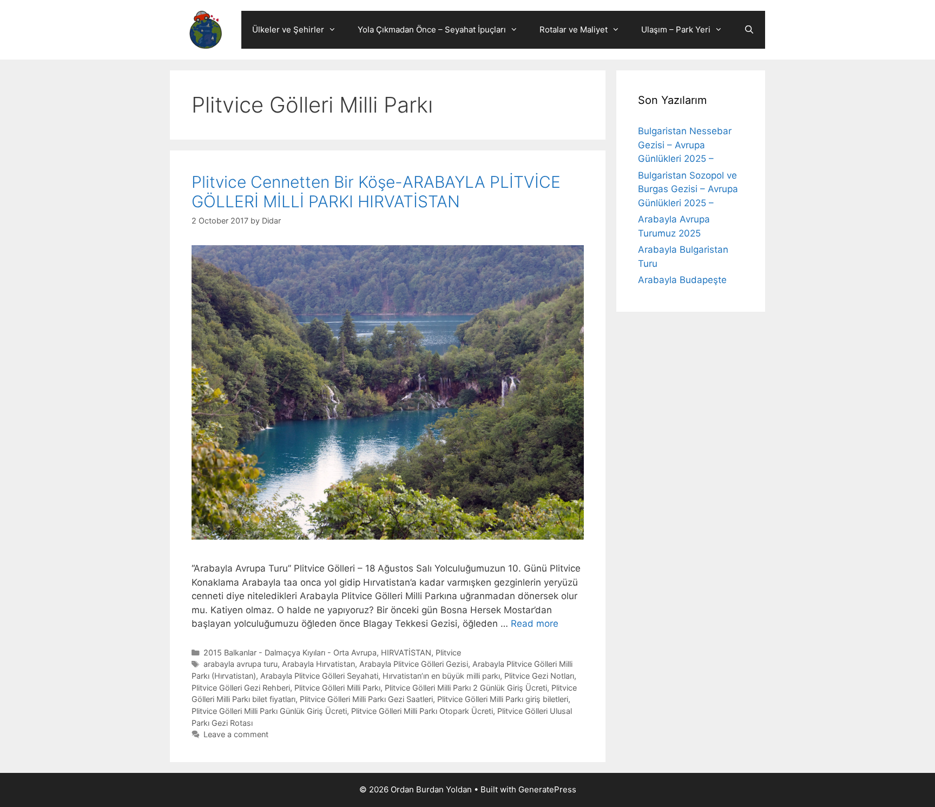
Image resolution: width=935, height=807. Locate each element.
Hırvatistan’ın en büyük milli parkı (441, 675)
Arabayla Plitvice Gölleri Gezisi (413, 663)
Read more (534, 623)
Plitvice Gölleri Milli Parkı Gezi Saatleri (366, 699)
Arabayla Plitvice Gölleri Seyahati (319, 675)
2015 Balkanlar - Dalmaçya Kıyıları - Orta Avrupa (290, 652)
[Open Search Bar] (749, 30)
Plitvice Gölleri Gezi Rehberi (241, 687)
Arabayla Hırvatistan (318, 663)
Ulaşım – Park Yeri (675, 29)
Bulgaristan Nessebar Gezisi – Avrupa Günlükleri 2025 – (685, 145)
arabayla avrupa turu (240, 663)
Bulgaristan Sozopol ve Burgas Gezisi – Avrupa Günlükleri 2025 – (688, 189)
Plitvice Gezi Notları (539, 675)
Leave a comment (235, 734)
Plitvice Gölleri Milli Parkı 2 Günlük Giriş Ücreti (466, 687)
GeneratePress (547, 789)
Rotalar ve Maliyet (573, 29)
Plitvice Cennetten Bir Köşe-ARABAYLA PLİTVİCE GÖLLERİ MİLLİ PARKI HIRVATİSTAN (376, 191)
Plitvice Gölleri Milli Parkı (337, 687)
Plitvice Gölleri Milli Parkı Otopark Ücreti (422, 711)
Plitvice (448, 652)
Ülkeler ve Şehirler (288, 29)
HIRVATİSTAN (406, 652)
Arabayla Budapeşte (682, 279)
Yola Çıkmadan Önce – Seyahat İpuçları (432, 29)
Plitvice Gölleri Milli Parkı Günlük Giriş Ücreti (269, 711)
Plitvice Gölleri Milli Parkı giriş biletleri (502, 699)
